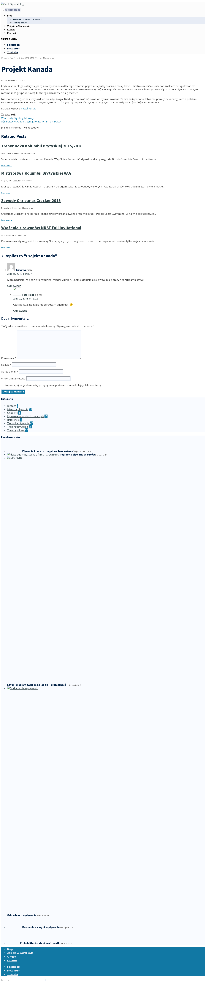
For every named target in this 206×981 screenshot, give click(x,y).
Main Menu (13, 9)
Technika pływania (18, 423)
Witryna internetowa (13, 378)
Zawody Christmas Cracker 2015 (31, 200)
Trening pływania (17, 426)
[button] (3, 10)
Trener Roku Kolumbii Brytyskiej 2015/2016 (41, 146)
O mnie (11, 29)
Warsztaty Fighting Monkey (17, 118)
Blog (9, 15)
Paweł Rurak (28, 108)
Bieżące (11, 406)
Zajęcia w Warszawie (18, 26)
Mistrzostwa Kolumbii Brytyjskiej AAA (36, 173)
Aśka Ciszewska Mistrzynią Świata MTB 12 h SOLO (31, 121)
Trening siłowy (20, 22)
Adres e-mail (9, 371)
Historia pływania (17, 409)
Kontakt (11, 32)
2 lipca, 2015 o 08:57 (19, 273)
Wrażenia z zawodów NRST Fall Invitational (41, 227)
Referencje (13, 419)
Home (3, 80)
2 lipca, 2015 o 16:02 (25, 298)
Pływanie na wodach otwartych (27, 19)
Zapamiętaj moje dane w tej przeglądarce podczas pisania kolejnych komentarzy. (53, 385)
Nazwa (6, 364)
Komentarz (8, 358)
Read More (6, 165)
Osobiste (38, 58)
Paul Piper (14, 58)
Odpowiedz (14, 286)
